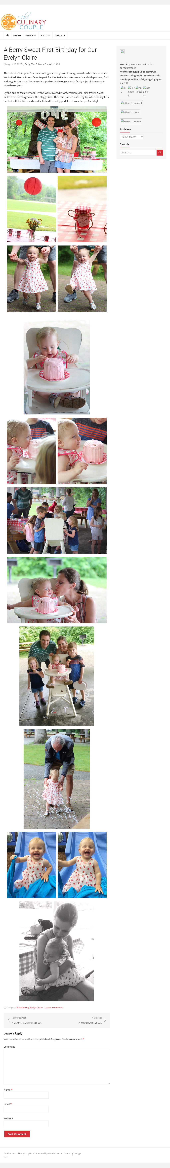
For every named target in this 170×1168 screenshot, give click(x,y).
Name (8, 1089)
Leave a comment (54, 1007)
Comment (9, 1046)
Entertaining (23, 1007)
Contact (60, 35)
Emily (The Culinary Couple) (38, 64)
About (17, 35)
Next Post (90, 1020)
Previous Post (27, 1020)
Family (29, 35)
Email (8, 1104)
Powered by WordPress (47, 1153)
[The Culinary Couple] (85, 21)
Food (44, 35)
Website (8, 1118)
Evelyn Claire (36, 1007)
